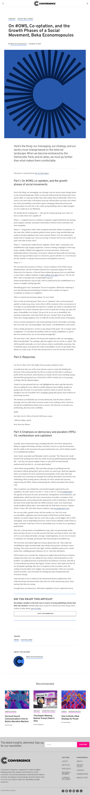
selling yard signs (51, 275)
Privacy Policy (80, 766)
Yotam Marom (67, 722)
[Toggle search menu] (3, 3)
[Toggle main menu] (88, 3)
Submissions (82, 774)
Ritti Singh (9, 725)
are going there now (61, 508)
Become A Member (66, 773)
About (79, 761)
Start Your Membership (45, 613)
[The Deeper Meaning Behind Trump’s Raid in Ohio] (45, 699)
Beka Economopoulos (19, 44)
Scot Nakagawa (39, 724)
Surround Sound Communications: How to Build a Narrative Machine (16, 719)
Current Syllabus (66, 779)
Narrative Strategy (10, 711)
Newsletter (82, 778)
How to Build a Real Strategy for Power (70, 717)
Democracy (36, 711)
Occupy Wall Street (25, 19)
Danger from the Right (48, 711)
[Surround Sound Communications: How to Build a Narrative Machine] (17, 699)
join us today (36, 608)
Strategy (11, 19)
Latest (65, 761)
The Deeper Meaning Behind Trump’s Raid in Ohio (43, 718)
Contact (80, 770)
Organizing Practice (74, 711)
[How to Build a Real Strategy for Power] (73, 699)
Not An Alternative (42, 173)
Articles (66, 765)
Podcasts (66, 769)
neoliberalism (67, 492)
